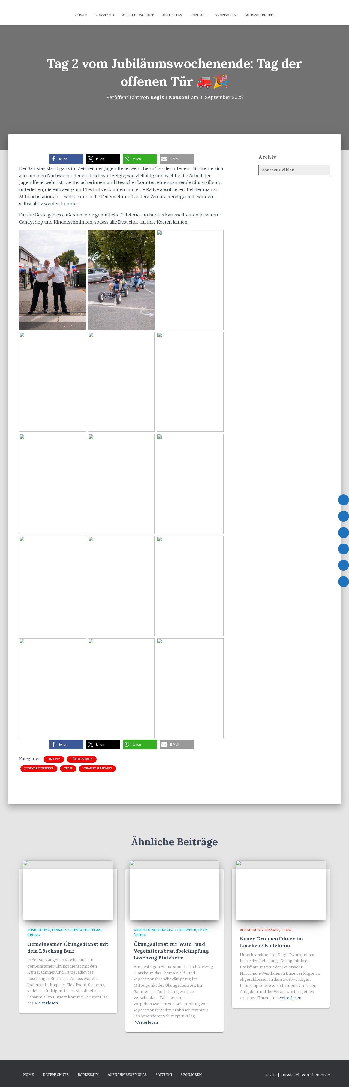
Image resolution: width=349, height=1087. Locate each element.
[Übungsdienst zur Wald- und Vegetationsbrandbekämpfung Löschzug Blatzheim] (174, 890)
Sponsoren (225, 15)
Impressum (88, 1075)
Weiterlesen (46, 1003)
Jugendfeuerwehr (38, 768)
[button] (66, 159)
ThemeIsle (320, 1075)
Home (28, 1075)
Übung (33, 935)
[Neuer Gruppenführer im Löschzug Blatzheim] (281, 890)
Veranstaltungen (97, 768)
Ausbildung (38, 930)
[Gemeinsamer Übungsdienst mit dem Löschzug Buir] (68, 890)
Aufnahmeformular (127, 1075)
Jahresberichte (260, 15)
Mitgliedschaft (138, 15)
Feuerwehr (79, 930)
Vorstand (104, 15)
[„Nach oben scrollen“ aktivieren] (338, 1076)
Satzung (164, 1075)
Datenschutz (56, 1075)
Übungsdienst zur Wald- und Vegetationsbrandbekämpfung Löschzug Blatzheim (171, 951)
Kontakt (198, 15)
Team (68, 768)
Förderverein (82, 759)
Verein (80, 15)
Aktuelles (172, 15)
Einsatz (53, 759)
